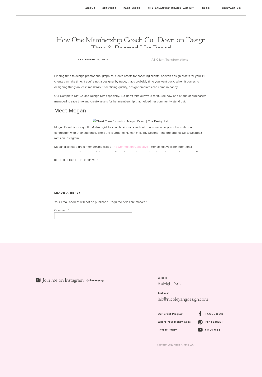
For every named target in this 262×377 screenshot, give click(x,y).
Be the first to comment (77, 160)
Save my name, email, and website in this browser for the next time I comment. (106, 310)
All (153, 59)
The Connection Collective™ (130, 146)
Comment (61, 210)
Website (59, 291)
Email (58, 278)
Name (59, 264)
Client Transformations (172, 59)
